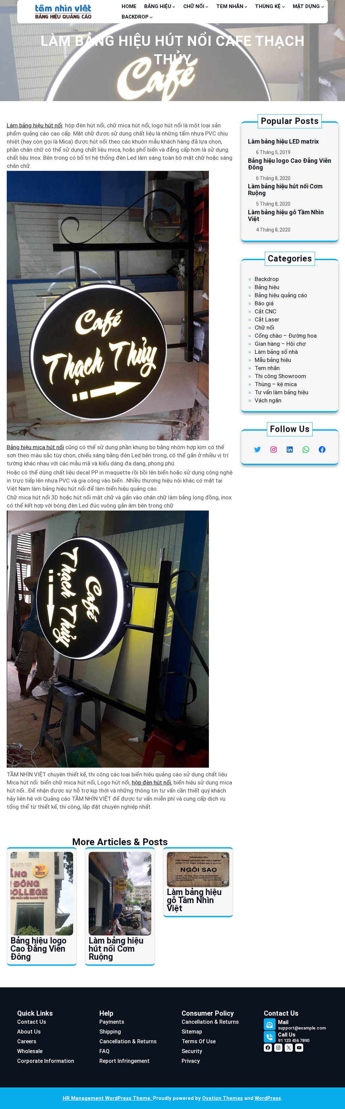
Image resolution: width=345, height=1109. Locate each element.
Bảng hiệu (267, 287)
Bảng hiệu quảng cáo (281, 295)
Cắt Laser (267, 319)
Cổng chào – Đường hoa (286, 335)
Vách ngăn (268, 400)
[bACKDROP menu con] (151, 17)
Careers (26, 1041)
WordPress (268, 1098)
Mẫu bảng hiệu (273, 360)
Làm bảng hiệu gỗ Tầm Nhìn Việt (194, 900)
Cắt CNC (265, 311)
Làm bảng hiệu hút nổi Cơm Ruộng (116, 949)
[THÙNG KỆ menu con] (283, 6)
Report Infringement (124, 1061)
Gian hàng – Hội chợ (280, 343)
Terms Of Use (199, 1041)
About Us (29, 1031)
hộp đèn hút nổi (151, 782)
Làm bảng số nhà (276, 351)
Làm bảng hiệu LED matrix (283, 141)
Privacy (191, 1061)
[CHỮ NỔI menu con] (206, 6)
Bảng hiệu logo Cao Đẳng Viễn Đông (38, 949)
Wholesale (29, 1051)
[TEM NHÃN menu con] (245, 6)
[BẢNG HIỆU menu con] (173, 6)
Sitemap (192, 1031)
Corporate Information (45, 1061)
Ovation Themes (222, 1098)
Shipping (110, 1031)
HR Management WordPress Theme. (108, 1098)
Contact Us (31, 1022)
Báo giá (264, 303)
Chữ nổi (264, 327)
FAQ (104, 1051)
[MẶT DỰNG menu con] (322, 6)
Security (192, 1051)
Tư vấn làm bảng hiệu (281, 392)
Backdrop (267, 279)
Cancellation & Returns (128, 1041)
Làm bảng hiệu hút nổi (34, 125)
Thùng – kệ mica (276, 384)
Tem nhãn (267, 368)
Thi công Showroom (280, 376)
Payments (111, 1022)
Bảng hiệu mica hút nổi (35, 447)
